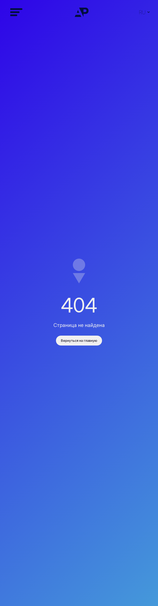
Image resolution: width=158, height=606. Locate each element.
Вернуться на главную (79, 341)
